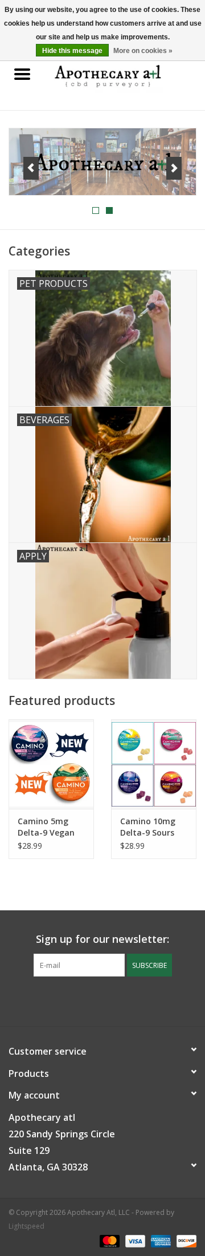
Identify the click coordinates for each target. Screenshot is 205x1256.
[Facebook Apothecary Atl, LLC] (92, 1000)
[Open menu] (22, 73)
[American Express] (160, 1240)
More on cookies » (143, 51)
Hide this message (72, 51)
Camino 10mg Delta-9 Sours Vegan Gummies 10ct (152, 827)
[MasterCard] (108, 1240)
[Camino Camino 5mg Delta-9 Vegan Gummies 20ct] (51, 764)
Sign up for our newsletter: (102, 939)
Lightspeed (26, 1226)
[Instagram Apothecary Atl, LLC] (113, 1000)
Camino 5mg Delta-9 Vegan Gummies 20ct (46, 827)
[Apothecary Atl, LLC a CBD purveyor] (124, 74)
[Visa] (134, 1240)
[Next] (174, 168)
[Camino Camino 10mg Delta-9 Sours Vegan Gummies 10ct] (153, 764)
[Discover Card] (184, 1240)
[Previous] (31, 168)
